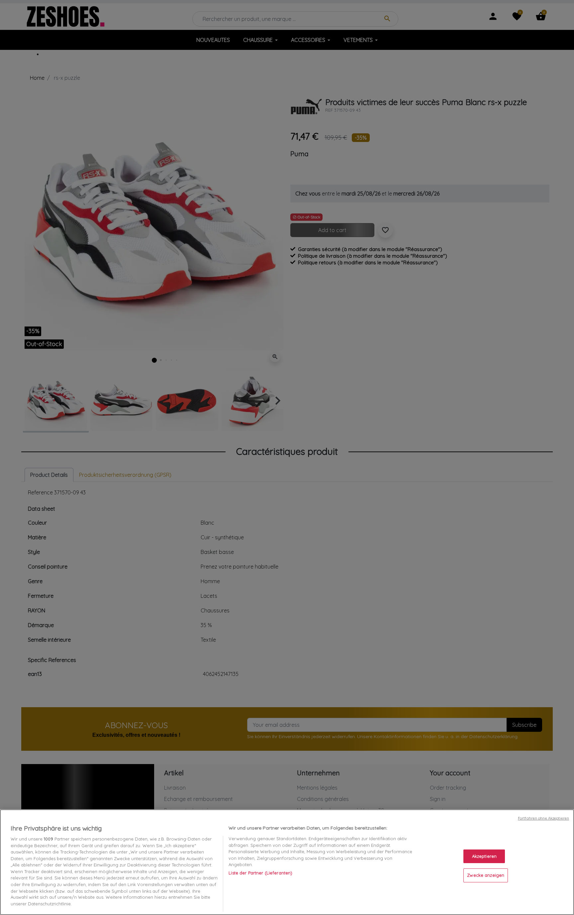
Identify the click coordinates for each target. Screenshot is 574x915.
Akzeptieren (484, 856)
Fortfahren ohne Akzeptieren (543, 818)
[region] (287, 862)
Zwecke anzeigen (485, 875)
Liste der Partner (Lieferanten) (260, 872)
